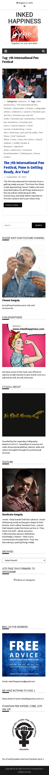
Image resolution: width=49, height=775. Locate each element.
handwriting (18, 129)
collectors (16, 112)
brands (30, 108)
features (22, 101)
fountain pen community (23, 119)
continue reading (11, 205)
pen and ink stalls (28, 132)
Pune (13, 139)
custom (27, 112)
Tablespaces (26, 153)
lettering (14, 132)
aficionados (18, 108)
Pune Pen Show (26, 139)
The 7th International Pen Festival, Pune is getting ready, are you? (24, 167)
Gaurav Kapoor (18, 125)
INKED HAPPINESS (24, 18)
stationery (16, 150)
